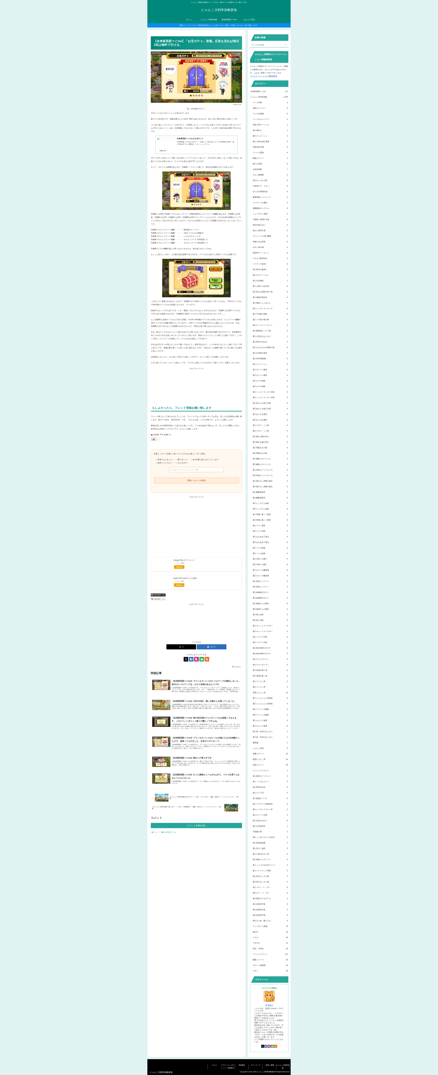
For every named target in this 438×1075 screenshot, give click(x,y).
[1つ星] (152, 435)
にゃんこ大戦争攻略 (282, 1066)
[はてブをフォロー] (191, 659)
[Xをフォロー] (186, 659)
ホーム (214, 1065)
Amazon (179, 567)
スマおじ (269, 1005)
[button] (286, 45)
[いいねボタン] (153, 439)
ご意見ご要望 (269, 1065)
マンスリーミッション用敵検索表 (263, 76)
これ (255, 73)
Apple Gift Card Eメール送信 (185, 578)
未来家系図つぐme (159, 595)
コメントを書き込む (196, 825)
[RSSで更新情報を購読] (207, 659)
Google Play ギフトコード (184, 560)
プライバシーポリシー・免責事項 (228, 1066)
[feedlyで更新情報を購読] (201, 659)
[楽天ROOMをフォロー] (196, 659)
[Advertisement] (196, 386)
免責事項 (242, 1065)
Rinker (182, 563)
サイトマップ (255, 1065)
